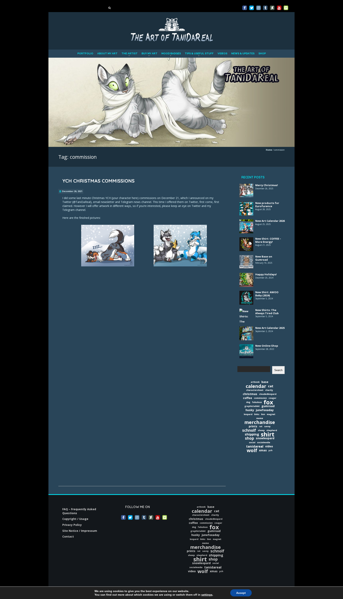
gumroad (268, 406)
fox (268, 402)
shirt (267, 434)
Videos (222, 53)
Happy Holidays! (266, 274)
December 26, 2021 (72, 191)
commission (260, 398)
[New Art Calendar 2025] (246, 329)
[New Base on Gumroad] (246, 257)
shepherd (271, 430)
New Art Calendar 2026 (270, 221)
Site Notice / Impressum (79, 531)
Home (269, 149)
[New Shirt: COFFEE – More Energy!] (246, 240)
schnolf (249, 430)
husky (250, 410)
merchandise (259, 422)
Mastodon (7, 2)
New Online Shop (266, 345)
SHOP (262, 53)
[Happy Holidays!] (246, 275)
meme (259, 418)
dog (248, 402)
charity (269, 390)
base (264, 382)
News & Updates (242, 53)
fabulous (257, 402)
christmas (250, 394)
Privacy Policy (72, 525)
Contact (68, 536)
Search (278, 370)
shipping (252, 434)
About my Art (107, 53)
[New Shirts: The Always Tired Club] (246, 311)
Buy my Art (149, 53)
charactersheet (254, 390)
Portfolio (85, 53)
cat (270, 386)
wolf (252, 450)
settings (206, 594)
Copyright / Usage (75, 519)
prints (253, 426)
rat (260, 426)
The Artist (129, 53)
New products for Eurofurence (267, 204)
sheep (261, 430)
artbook (255, 382)
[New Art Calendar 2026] (246, 222)
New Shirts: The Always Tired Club (267, 311)
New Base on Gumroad (263, 258)
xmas (263, 450)
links (256, 414)
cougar (272, 398)
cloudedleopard (267, 394)
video (269, 446)
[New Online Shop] (246, 347)
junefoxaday (265, 410)
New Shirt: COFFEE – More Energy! (268, 240)
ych (270, 450)
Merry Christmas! (266, 185)
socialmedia (263, 442)
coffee (247, 398)
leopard (248, 414)
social (252, 442)
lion (263, 414)
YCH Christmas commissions (98, 181)
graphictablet (252, 406)
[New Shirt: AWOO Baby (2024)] (246, 293)
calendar (256, 386)
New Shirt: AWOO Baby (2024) (266, 293)
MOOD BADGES (171, 53)
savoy (267, 426)
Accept (241, 592)
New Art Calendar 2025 (270, 328)
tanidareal (254, 446)
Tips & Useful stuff (199, 53)
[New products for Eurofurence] (246, 204)
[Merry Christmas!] (246, 186)
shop (249, 438)
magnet (271, 414)
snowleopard (265, 438)
